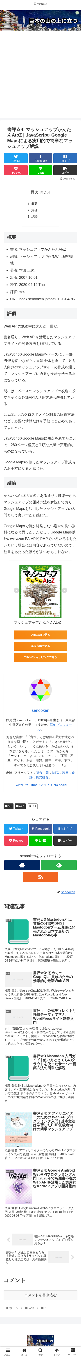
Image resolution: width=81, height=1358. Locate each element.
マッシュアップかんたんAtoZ (37, 622)
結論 (34, 216)
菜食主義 (42, 772)
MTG (55, 772)
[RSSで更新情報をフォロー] (40, 877)
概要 (34, 204)
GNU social (59, 785)
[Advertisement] (40, 77)
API (9, 806)
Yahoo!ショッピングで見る (40, 657)
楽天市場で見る (40, 646)
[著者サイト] (22, 865)
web (21, 806)
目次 (34, 192)
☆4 (33, 806)
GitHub (44, 785)
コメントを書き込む (40, 1295)
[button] (72, 752)
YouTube (31, 785)
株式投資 (42, 777)
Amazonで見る (40, 634)
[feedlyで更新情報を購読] (58, 865)
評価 (34, 210)
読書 (65, 772)
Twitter (18, 785)
